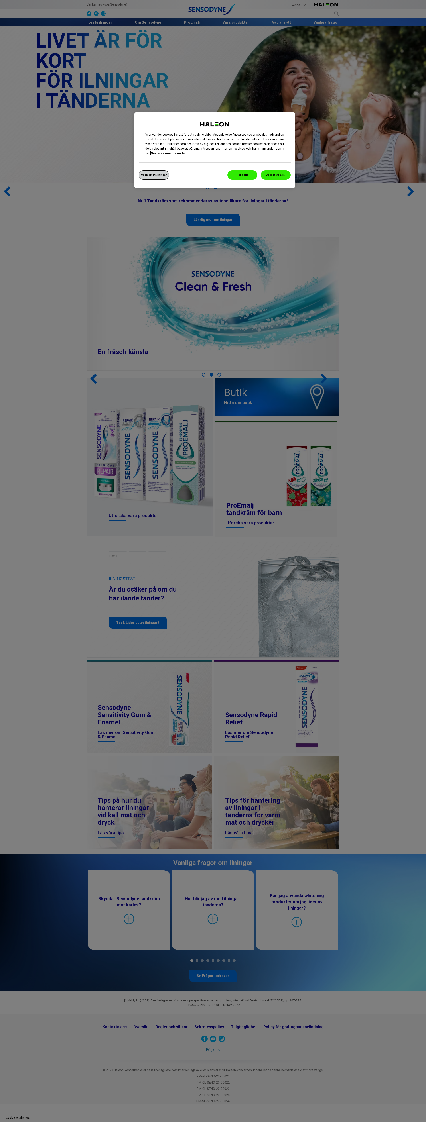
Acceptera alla (275, 174)
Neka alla (242, 174)
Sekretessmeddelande (168, 153)
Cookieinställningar (154, 174)
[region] (214, 150)
